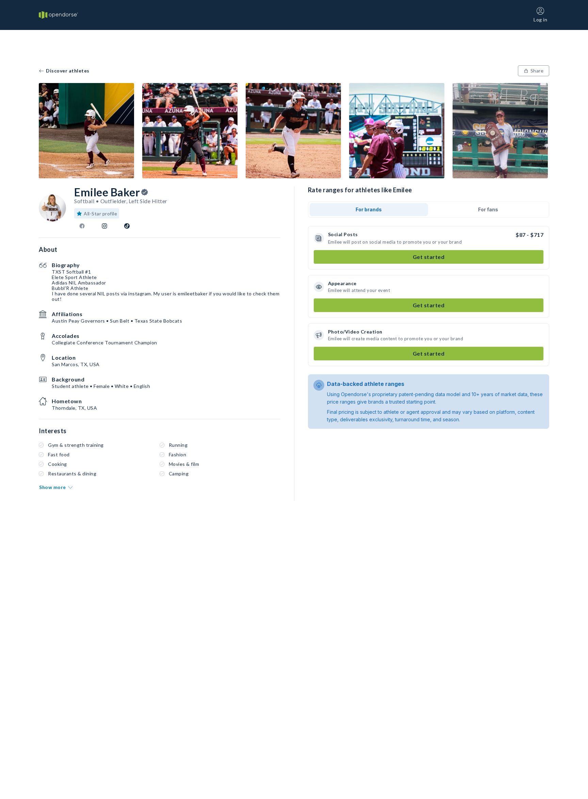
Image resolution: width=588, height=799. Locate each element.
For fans (488, 209)
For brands (369, 209)
